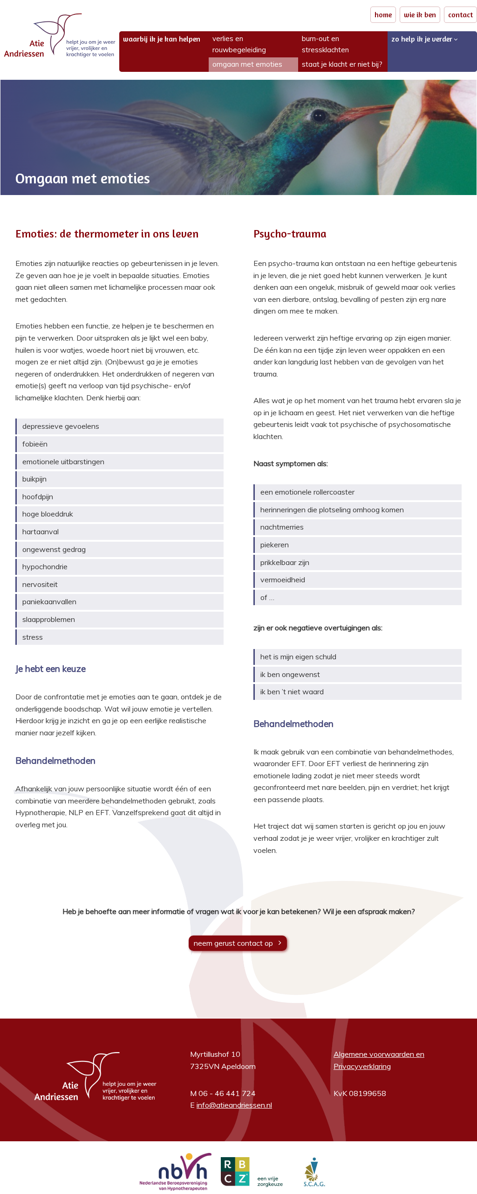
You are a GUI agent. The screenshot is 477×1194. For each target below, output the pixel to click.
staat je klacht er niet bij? (342, 64)
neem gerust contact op (233, 942)
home (383, 14)
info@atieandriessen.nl (234, 1105)
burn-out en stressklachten (325, 44)
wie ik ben (420, 14)
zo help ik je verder (421, 38)
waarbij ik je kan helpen (161, 38)
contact (460, 14)
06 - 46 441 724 (227, 1093)
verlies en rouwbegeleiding (239, 44)
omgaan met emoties (247, 64)
